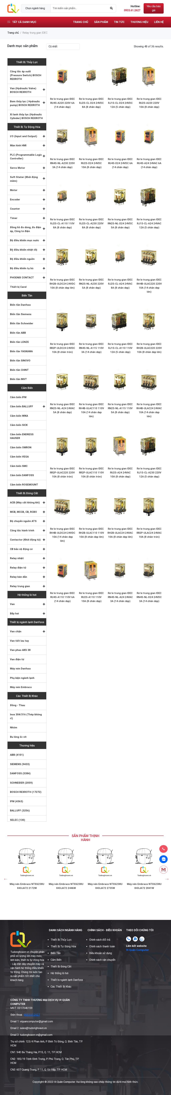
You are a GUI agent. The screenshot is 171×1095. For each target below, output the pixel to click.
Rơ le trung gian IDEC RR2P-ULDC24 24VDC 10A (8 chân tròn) (62, 348)
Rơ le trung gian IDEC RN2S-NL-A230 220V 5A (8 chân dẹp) (91, 283)
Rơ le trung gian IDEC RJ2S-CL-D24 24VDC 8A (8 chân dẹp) (91, 102)
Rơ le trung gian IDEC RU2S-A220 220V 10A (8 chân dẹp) (149, 102)
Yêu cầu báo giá (154, 8)
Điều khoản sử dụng (100, 953)
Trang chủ (80, 22)
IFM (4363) (16, 801)
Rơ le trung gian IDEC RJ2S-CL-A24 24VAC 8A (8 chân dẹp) (120, 283)
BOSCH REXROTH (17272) (25, 792)
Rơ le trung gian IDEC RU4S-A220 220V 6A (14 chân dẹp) (62, 102)
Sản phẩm (101, 22)
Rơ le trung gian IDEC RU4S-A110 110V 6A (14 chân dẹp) (62, 597)
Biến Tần (27, 295)
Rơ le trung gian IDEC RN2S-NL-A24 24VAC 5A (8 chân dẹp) (62, 408)
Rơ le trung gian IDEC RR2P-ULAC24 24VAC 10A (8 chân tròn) (149, 532)
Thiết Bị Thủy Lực (27, 62)
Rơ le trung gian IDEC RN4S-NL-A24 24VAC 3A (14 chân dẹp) (120, 597)
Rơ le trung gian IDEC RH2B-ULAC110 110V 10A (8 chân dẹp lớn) (91, 532)
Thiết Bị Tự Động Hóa (27, 127)
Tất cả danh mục (24, 22)
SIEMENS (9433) (20, 764)
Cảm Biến (27, 388)
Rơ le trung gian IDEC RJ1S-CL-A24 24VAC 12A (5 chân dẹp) (149, 223)
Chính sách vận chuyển (102, 959)
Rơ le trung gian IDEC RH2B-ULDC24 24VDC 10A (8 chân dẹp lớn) (62, 283)
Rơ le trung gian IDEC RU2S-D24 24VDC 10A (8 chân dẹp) (91, 163)
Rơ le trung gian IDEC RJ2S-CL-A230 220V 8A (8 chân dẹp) (91, 223)
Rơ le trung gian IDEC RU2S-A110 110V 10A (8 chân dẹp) (91, 597)
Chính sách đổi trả (99, 939)
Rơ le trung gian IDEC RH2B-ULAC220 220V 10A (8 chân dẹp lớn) (149, 348)
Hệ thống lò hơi (27, 594)
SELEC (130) (17, 819)
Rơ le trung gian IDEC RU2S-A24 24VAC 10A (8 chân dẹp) (120, 472)
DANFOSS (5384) (20, 773)
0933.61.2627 (32, 1014)
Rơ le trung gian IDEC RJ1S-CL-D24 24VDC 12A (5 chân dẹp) (120, 102)
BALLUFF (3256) (20, 810)
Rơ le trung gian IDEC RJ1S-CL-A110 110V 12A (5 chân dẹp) (120, 348)
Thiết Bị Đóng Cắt (27, 493)
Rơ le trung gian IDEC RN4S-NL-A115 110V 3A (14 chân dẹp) (91, 348)
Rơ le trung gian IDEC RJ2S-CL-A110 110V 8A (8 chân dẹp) (62, 223)
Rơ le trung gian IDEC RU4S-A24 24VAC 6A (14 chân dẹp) (149, 163)
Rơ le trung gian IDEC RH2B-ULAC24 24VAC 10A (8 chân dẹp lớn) (120, 532)
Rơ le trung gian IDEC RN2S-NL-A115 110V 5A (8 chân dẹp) (120, 408)
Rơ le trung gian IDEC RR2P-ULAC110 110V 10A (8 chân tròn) (91, 472)
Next (166, 877)
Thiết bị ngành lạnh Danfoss (27, 622)
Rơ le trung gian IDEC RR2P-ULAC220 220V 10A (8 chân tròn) (62, 472)
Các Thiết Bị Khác (27, 696)
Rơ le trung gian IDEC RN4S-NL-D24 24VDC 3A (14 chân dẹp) (149, 597)
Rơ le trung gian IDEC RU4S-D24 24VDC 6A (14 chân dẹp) (120, 163)
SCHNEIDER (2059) (21, 782)
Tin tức (119, 22)
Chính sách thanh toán (102, 946)
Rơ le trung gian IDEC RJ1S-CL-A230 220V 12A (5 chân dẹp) (149, 472)
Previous (5, 877)
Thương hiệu (139, 22)
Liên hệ (159, 22)
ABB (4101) (17, 754)
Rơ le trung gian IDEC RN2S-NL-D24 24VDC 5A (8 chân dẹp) (120, 223)
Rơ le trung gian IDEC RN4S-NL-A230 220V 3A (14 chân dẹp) (62, 163)
